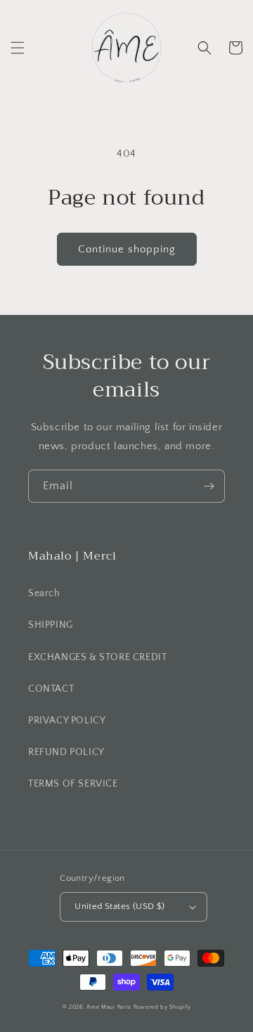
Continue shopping (127, 249)
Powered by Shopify (162, 1007)
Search (44, 593)
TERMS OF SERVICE (73, 783)
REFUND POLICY (66, 752)
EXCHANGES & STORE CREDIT (97, 657)
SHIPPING (50, 625)
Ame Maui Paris (108, 1007)
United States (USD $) (119, 906)
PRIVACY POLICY (66, 720)
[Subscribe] (208, 486)
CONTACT (51, 689)
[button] (17, 47)
